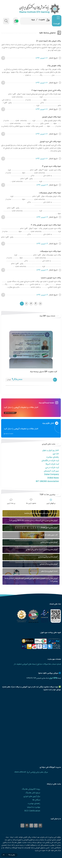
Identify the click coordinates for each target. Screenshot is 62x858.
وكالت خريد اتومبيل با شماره (51, 277)
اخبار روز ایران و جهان (50, 450)
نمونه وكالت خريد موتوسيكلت (50, 251)
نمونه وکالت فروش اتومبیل (51, 117)
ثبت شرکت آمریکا (52, 464)
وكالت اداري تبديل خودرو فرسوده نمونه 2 (46, 90)
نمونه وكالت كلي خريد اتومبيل (50, 141)
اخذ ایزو (56, 453)
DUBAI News (53, 477)
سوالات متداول (42, 664)
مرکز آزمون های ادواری (31, 796)
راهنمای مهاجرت (52, 457)
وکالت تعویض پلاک (54, 65)
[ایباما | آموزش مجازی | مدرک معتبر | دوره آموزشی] (31, 8)
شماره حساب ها (55, 664)
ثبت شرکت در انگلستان (50, 460)
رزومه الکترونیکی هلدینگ (31, 789)
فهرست (56, 23)
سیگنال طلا (36, 799)
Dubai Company (51, 474)
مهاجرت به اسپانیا (33, 807)
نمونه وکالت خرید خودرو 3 (51, 166)
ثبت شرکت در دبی (52, 467)
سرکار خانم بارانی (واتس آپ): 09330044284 (31, 772)
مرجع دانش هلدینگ (32, 792)
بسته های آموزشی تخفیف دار (25, 664)
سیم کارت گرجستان (51, 471)
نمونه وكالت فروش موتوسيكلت (50, 192)
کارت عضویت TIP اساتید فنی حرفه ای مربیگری (40, 371)
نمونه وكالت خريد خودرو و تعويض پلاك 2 (46, 225)
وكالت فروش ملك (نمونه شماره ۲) (48, 41)
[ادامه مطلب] (3, 58)
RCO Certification (32, 810)
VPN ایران (53, 678)
